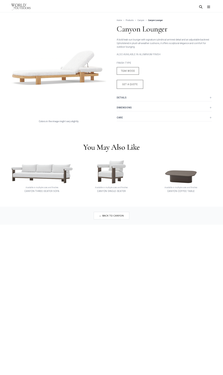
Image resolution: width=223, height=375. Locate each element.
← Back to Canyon (111, 215)
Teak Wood (128, 71)
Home (119, 20)
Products (130, 20)
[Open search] (201, 7)
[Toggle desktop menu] (208, 7)
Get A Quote (130, 84)
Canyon (140, 20)
